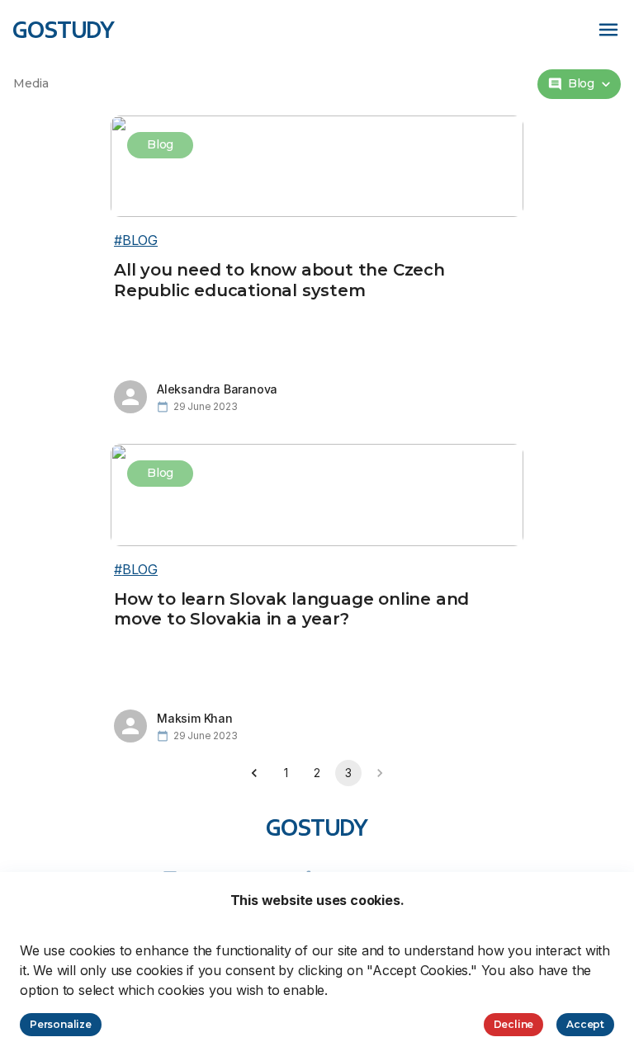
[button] (579, 84)
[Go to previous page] (254, 773)
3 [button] (348, 773)
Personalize (61, 1024)
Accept (585, 1024)
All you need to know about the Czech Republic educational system (279, 280)
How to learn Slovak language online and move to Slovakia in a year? (291, 609)
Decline (514, 1024)
